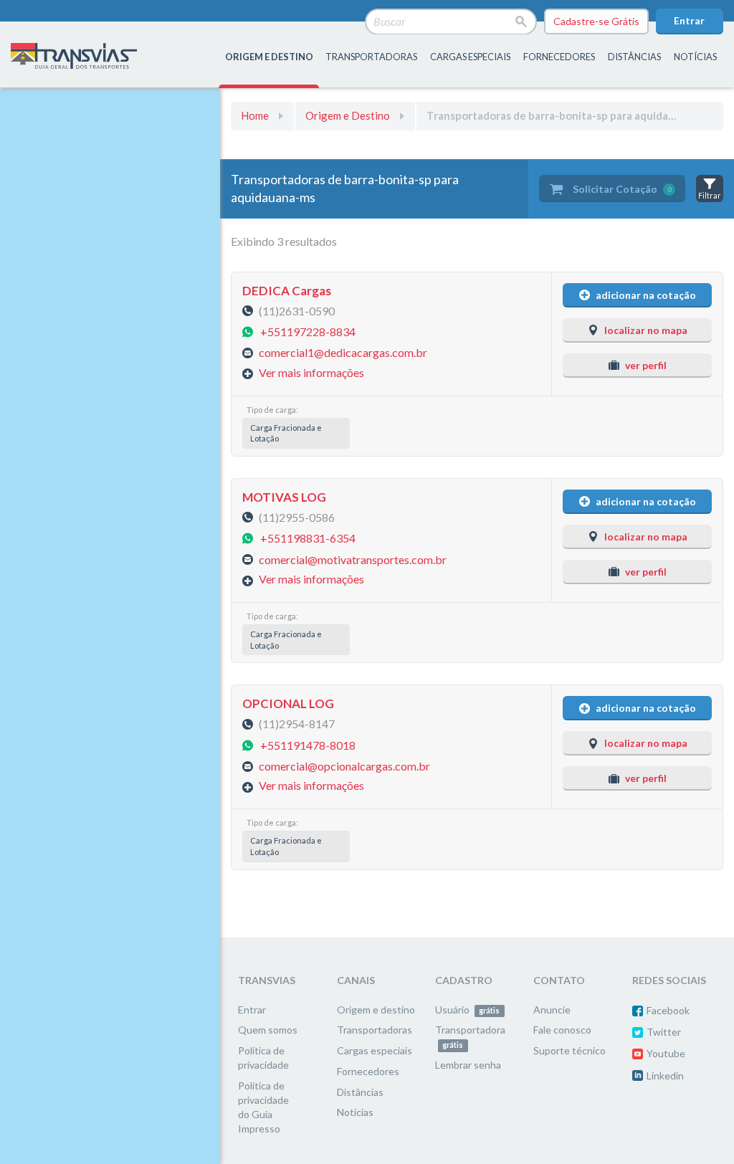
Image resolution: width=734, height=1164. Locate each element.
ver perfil (646, 365)
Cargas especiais (470, 56)
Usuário (467, 1009)
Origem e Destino (347, 115)
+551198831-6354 (308, 538)
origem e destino (269, 56)
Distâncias (360, 1092)
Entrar (689, 20)
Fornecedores (368, 1071)
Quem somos (267, 1030)
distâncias (634, 56)
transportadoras (371, 56)
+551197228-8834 (308, 331)
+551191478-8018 (308, 744)
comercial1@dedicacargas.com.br (343, 352)
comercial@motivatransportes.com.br (353, 559)
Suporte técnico (569, 1050)
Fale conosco (562, 1030)
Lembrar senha (468, 1065)
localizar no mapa (645, 330)
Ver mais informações (311, 372)
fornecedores (559, 56)
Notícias (695, 56)
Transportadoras (374, 1030)
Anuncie (552, 1009)
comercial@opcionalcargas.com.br (344, 766)
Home (255, 115)
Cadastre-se (596, 21)
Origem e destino (376, 1009)
